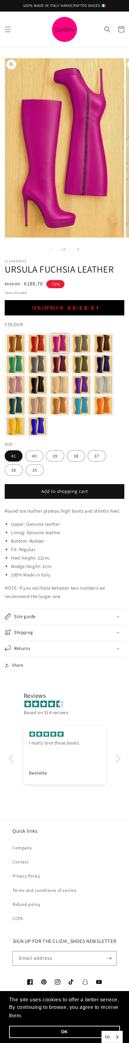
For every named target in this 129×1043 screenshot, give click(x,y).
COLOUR (14, 324)
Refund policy (26, 904)
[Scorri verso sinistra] (51, 249)
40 (34, 456)
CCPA (18, 918)
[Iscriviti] (109, 958)
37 (96, 456)
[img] (68, 704)
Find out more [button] (41, 1015)
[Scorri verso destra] (78, 249)
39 (55, 456)
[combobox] (112, 1037)
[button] (8, 29)
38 (76, 456)
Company (22, 848)
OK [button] (64, 1031)
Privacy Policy (26, 876)
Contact (20, 862)
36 (13, 470)
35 (34, 470)
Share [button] (17, 665)
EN (107, 1037)
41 (13, 456)
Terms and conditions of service (45, 890)
